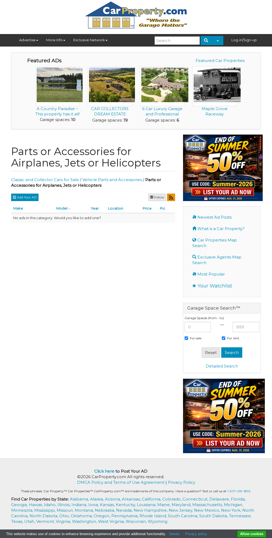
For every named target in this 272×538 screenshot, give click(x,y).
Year (95, 208)
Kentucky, (126, 504)
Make (18, 208)
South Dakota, (214, 515)
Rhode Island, (153, 515)
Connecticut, (195, 499)
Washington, (85, 521)
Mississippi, (45, 510)
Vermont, (46, 521)
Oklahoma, (82, 515)
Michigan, (233, 504)
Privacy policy (196, 534)
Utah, (30, 521)
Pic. (163, 208)
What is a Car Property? (220, 228)
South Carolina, (183, 515)
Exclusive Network (89, 40)
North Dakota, (44, 515)
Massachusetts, (208, 504)
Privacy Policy (181, 482)
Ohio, (65, 515)
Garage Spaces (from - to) (204, 318)
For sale (195, 338)
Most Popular (210, 274)
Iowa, (94, 504)
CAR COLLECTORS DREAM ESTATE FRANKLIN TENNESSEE (110, 116)
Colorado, (172, 499)
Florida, (238, 499)
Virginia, (64, 521)
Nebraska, (105, 510)
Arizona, (113, 499)
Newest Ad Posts (214, 217)
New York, (231, 510)
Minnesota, (22, 510)
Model (61, 208)
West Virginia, (112, 521)
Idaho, (50, 504)
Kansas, (108, 504)
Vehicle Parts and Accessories (112, 179)
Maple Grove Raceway (215, 111)
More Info (54, 40)
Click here (104, 471)
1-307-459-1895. (239, 491)
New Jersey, (181, 510)
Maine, (164, 504)
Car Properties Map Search (214, 242)
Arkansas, (132, 499)
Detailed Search (222, 366)
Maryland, (182, 504)
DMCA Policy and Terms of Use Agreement (120, 482)
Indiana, (79, 504)
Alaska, (97, 499)
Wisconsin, (137, 521)
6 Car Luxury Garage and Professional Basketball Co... (162, 114)
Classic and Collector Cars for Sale (45, 179)
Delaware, (220, 499)
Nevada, (125, 510)
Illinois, (64, 504)
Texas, (17, 521)
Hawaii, (36, 504)
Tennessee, (240, 515)
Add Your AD (26, 197)
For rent (233, 338)
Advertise (27, 40)
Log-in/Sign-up (244, 40)
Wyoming (157, 521)
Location (115, 208)
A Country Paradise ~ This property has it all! (57, 111)
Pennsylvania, (125, 515)
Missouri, (66, 510)
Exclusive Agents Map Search (216, 260)
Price (147, 208)
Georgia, (20, 504)
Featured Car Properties (220, 60)
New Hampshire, (151, 510)
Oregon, (102, 515)
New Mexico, (207, 510)
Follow (158, 197)
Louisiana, (147, 504)
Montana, (85, 510)
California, (152, 499)
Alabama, (80, 499)
